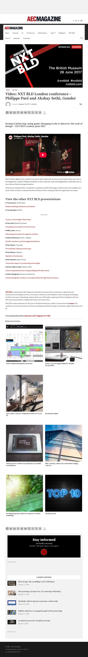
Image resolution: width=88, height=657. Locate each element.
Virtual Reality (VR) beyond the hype (18, 249)
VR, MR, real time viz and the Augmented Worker (22, 241)
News (7, 33)
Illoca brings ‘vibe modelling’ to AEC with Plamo (36, 582)
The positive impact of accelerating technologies (22, 263)
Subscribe (26, 38)
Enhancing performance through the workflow (21, 234)
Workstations (42, 33)
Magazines (62, 33)
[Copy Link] (36, 112)
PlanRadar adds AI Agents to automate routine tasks (38, 601)
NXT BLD (72, 33)
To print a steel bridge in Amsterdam (18, 219)
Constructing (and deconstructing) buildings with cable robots (27, 270)
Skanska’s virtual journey (14, 256)
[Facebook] (74, 21)
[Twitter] (76, 21)
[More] (40, 112)
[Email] (25, 112)
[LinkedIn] (79, 21)
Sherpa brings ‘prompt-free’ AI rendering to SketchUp (39, 592)
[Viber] (29, 112)
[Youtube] (81, 21)
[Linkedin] (14, 112)
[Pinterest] (18, 112)
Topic (52, 33)
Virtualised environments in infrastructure (20, 227)
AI (22, 33)
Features (15, 33)
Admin (34, 104)
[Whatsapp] (32, 112)
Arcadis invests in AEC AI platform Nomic (34, 621)
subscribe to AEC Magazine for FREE (37, 316)
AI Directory (31, 33)
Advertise (16, 38)
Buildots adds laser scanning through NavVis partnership (40, 611)
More (7, 38)
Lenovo (71, 303)
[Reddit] (21, 112)
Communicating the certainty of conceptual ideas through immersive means (32, 278)
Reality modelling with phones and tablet (19, 206)
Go (44, 552)
